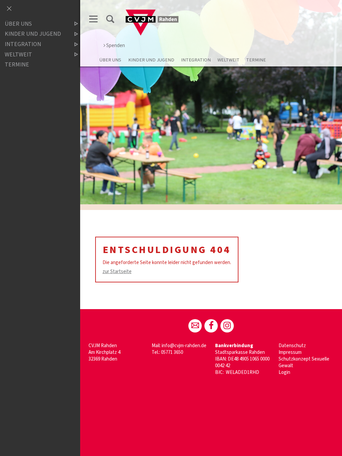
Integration (196, 59)
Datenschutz (292, 345)
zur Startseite (117, 271)
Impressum (290, 352)
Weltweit (228, 59)
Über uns (110, 59)
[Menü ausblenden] (9, 9)
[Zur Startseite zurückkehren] (152, 12)
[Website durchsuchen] (110, 20)
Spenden (115, 45)
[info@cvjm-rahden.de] (195, 325)
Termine (256, 59)
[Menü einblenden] (94, 20)
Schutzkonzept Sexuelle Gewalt (304, 362)
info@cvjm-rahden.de (184, 345)
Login (284, 372)
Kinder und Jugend (151, 59)
